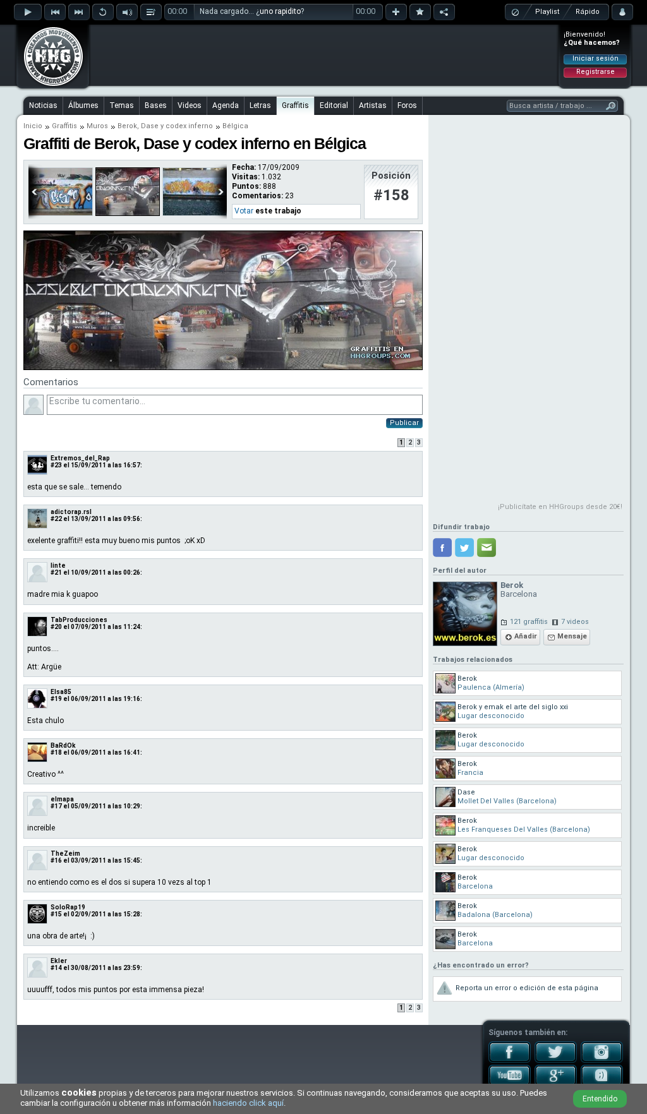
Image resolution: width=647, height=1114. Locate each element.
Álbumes (83, 105)
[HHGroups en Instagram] (602, 1060)
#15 (56, 914)
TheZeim (65, 853)
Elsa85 (61, 691)
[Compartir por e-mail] (486, 547)
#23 (56, 465)
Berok (127, 126)
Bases (156, 105)
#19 (56, 698)
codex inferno (189, 126)
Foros (407, 105)
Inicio (32, 126)
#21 (56, 572)
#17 (56, 806)
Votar (243, 211)
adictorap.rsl (71, 511)
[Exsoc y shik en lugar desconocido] (60, 213)
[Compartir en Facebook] (442, 547)
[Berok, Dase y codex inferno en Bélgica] (127, 213)
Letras (260, 105)
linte (58, 565)
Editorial (334, 105)
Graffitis (295, 105)
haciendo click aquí (248, 1103)
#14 (56, 967)
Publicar (404, 423)
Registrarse (595, 72)
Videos (190, 105)
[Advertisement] (324, 55)
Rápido (588, 12)
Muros (97, 126)
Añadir (525, 636)
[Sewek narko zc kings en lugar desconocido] (194, 213)
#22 (56, 518)
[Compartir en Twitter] (464, 547)
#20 (56, 626)
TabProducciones (79, 619)
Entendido (600, 1098)
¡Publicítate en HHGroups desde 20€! (560, 507)
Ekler (59, 960)
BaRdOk (63, 745)
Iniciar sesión (595, 58)
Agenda (225, 105)
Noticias (43, 105)
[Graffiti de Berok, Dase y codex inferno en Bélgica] (223, 367)
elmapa (62, 799)
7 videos (575, 622)
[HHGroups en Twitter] (556, 1060)
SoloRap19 (68, 907)
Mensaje (572, 636)
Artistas (373, 105)
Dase (150, 126)
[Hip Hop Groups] (49, 85)
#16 (56, 860)
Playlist (547, 12)
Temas (121, 105)
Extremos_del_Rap (80, 458)
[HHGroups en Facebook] (509, 1060)
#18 (56, 752)
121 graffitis (529, 622)
